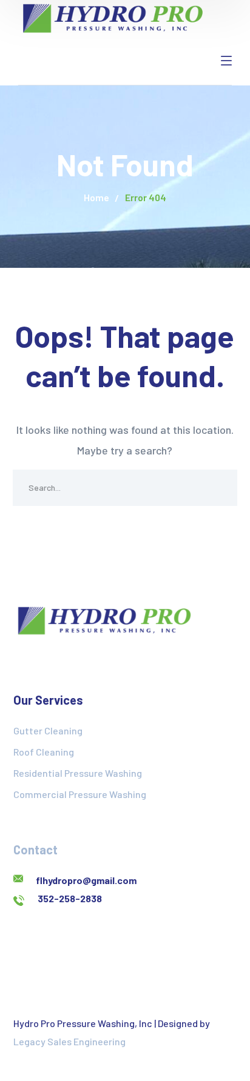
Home (96, 197)
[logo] (113, 17)
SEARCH (219, 488)
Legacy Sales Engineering (69, 1041)
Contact (35, 849)
